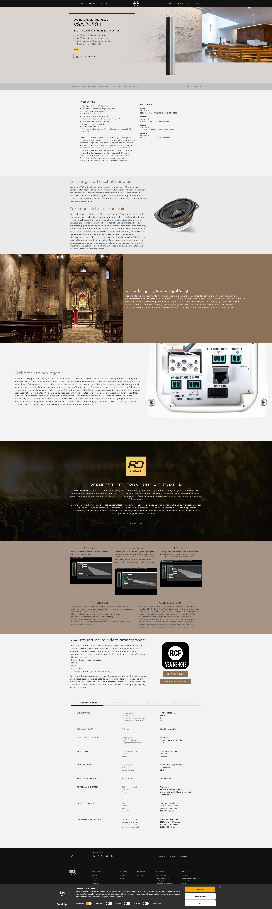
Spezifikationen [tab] (87, 702)
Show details (157, 903)
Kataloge (122, 875)
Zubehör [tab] (152, 702)
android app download (175, 682)
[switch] (109, 903)
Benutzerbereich (161, 875)
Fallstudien (140, 875)
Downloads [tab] (119, 702)
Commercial (96, 883)
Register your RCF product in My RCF (173, 856)
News (184, 883)
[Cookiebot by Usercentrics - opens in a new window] (62, 904)
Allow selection (200, 896)
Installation (95, 881)
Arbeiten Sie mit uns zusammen (192, 881)
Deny (200, 903)
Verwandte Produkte (132, 86)
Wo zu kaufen (88, 57)
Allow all (200, 889)
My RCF (180, 3)
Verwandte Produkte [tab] (184, 702)
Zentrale (185, 875)
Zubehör (116, 86)
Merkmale (75, 86)
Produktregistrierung (162, 878)
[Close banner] (220, 887)
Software (122, 878)
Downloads (104, 86)
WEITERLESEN (136, 524)
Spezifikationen (89, 86)
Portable (94, 875)
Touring (94, 878)
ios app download (175, 674)
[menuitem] (92, 4)
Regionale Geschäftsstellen (190, 878)
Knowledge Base (161, 881)
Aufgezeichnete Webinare (164, 883)
